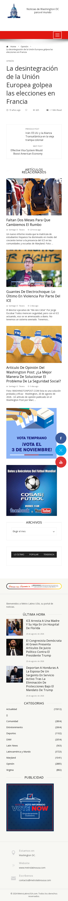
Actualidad (34, 709)
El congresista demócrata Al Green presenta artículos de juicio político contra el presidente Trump (44, 648)
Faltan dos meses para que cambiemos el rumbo (28, 222)
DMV (34, 739)
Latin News (34, 745)
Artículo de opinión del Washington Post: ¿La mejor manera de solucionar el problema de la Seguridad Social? (33, 374)
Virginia (34, 770)
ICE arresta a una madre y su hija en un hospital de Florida (42, 624)
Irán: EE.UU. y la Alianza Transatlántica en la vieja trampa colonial (39, 135)
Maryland (34, 757)
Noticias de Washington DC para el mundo (43, 10)
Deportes (34, 733)
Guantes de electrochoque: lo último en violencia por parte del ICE (33, 296)
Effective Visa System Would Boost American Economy (27, 150)
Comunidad (34, 721)
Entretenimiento (34, 727)
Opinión (10, 61)
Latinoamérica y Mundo (34, 751)
